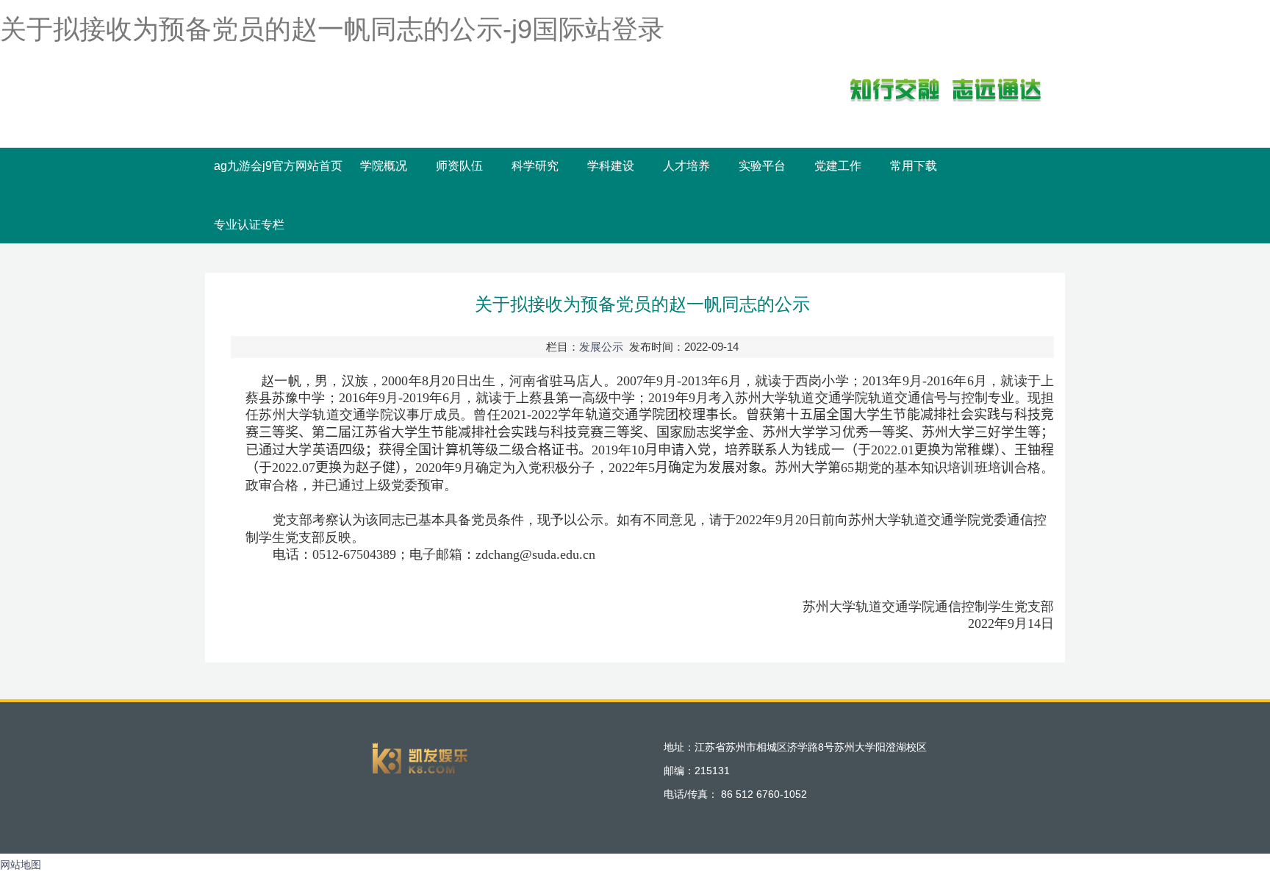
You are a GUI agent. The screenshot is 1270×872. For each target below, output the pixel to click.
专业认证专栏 (249, 224)
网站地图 (20, 865)
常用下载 (913, 166)
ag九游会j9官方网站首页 (278, 166)
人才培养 (686, 166)
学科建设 (610, 166)
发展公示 (601, 346)
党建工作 (837, 166)
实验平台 (762, 166)
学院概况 (383, 166)
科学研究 (535, 166)
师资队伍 (459, 166)
